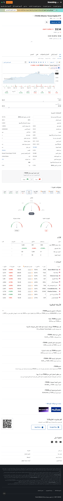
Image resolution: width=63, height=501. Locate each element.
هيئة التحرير (59, 460)
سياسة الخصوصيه (49, 490)
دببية (36, 179)
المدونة (28, 450)
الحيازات (53, 58)
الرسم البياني (54, 54)
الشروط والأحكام (58, 490)
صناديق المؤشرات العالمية (35, 6)
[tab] (58, 192)
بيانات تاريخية (47, 58)
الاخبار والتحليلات (44, 54)
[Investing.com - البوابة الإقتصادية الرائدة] (53, 2)
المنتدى (32, 54)
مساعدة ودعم (59, 457)
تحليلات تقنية (56, 187)
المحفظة (28, 457)
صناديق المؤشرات (57, 6)
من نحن (60, 450)
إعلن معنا (60, 454)
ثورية (24, 179)
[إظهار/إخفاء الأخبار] (25, 62)
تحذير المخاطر (40, 490)
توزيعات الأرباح (40, 58)
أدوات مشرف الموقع (26, 460)
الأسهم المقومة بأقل (17, 6)
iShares (4, 150)
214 (3, 159)
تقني (37, 54)
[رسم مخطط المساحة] (57, 62)
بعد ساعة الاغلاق (56, 38)
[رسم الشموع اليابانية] (59, 62)
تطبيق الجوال (27, 454)
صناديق (25, 6)
